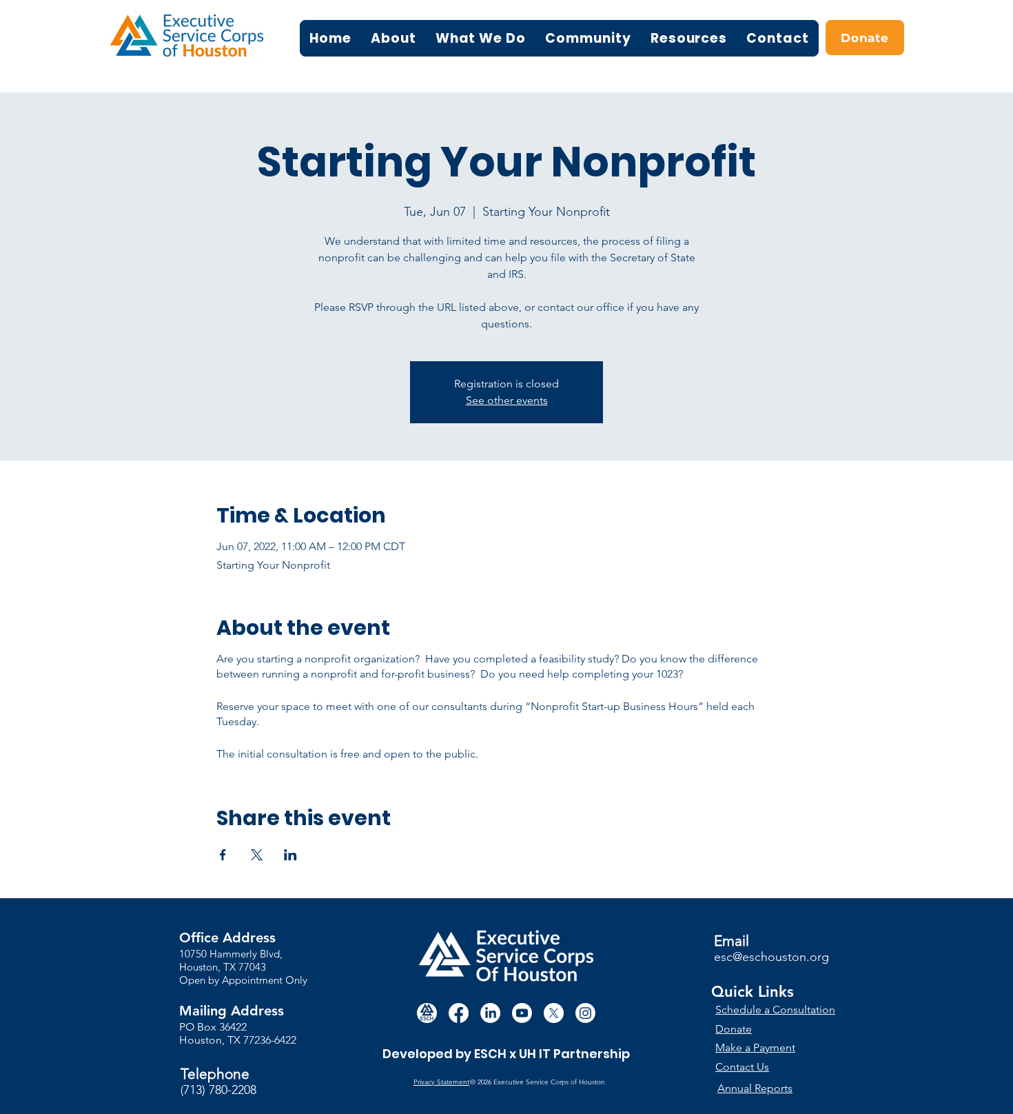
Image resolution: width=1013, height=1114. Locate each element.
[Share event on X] (256, 854)
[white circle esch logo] (427, 1013)
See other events (507, 400)
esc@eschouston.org (771, 956)
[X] (554, 1013)
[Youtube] (522, 1013)
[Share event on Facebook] (222, 854)
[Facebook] (459, 1013)
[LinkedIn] (490, 1013)
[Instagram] (585, 1013)
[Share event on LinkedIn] (290, 854)
